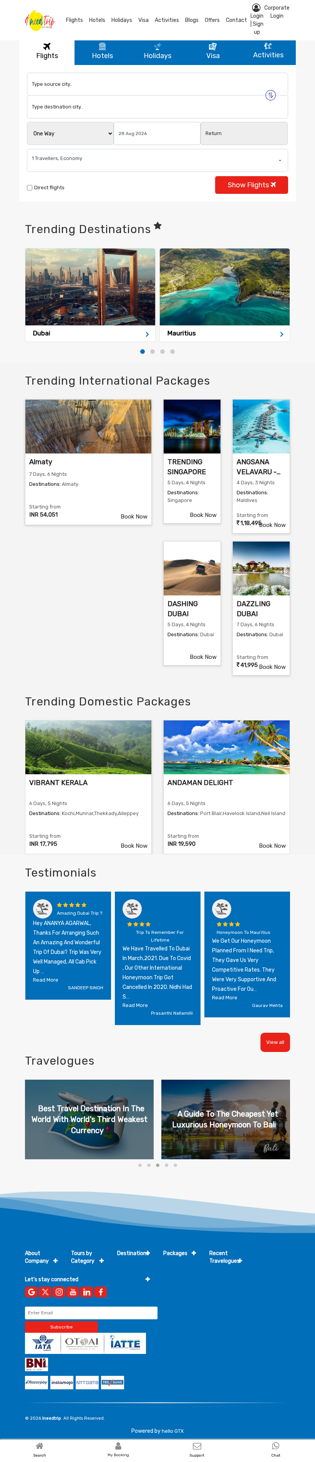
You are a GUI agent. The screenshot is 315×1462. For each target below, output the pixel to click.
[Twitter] (45, 1292)
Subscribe (61, 1327)
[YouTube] (72, 1292)
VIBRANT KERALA (58, 783)
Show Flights (249, 185)
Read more (45, 980)
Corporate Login (277, 12)
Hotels (97, 20)
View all (275, 1042)
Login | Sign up (257, 24)
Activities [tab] (268, 55)
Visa (143, 20)
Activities (167, 20)
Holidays (121, 20)
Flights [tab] (47, 56)
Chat (275, 1455)
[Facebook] (100, 1292)
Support (196, 1455)
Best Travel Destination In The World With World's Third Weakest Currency (90, 1119)
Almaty (40, 462)
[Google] (31, 1292)
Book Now (134, 516)
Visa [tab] (213, 56)
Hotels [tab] (102, 56)
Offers (212, 20)
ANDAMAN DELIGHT (200, 783)
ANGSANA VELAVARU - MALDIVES (257, 472)
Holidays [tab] (157, 56)
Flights (74, 20)
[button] (142, 351)
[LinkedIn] (86, 1292)
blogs (192, 20)
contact (236, 20)
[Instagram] (59, 1292)
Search (39, 1455)
